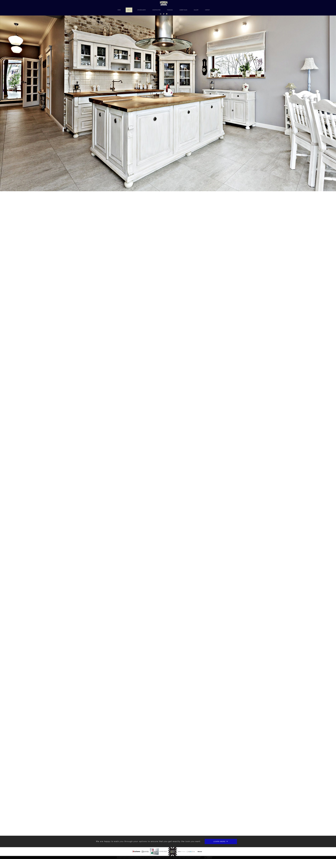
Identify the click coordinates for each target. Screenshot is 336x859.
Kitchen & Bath (141, 10)
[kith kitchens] (181, 851)
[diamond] (199, 851)
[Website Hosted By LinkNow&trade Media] (208, 857)
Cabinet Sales (183, 10)
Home (119, 10)
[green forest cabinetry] (172, 851)
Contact (207, 10)
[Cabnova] (190, 851)
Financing (170, 10)
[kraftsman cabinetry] (136, 851)
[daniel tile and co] (145, 851)
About (129, 10)
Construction (156, 10)
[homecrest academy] (163, 851)
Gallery (196, 10)
